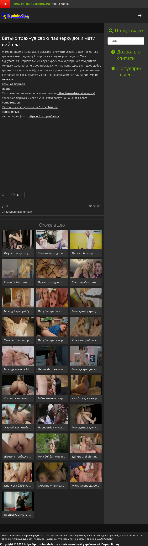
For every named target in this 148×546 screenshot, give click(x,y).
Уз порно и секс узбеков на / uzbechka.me (30, 107)
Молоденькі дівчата (19, 212)
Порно (6, 88)
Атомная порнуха (13, 84)
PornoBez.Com (11, 102)
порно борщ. (60, 4)
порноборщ (14, 15)
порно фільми (11, 112)
